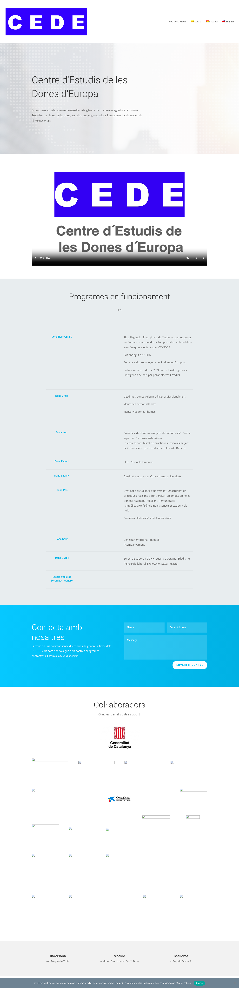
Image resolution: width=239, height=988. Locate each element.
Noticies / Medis (177, 21)
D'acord (199, 983)
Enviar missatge (189, 665)
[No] (235, 983)
